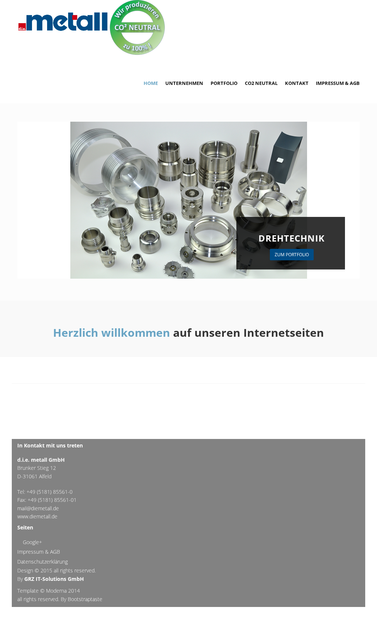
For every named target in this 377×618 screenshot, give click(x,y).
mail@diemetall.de (38, 508)
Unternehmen (184, 83)
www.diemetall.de (37, 516)
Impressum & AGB (338, 83)
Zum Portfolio (292, 254)
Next (367, 199)
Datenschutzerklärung (42, 561)
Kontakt (297, 83)
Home (151, 83)
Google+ (31, 542)
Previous (9, 199)
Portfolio (224, 83)
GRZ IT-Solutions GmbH (54, 578)
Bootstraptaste (85, 599)
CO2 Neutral (261, 83)
